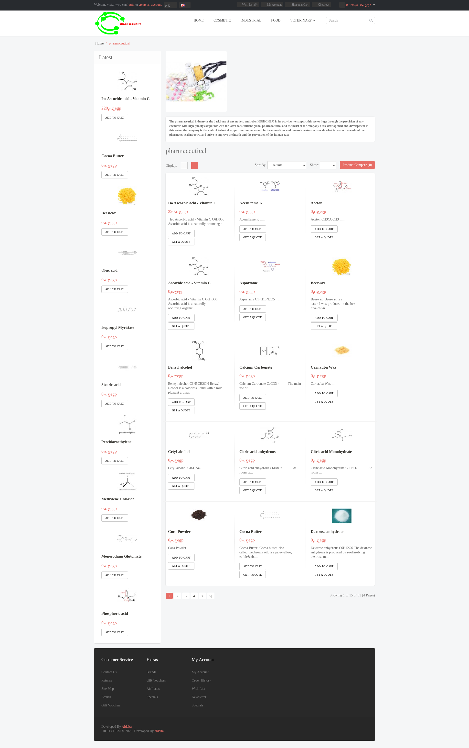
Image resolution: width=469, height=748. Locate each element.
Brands (106, 697)
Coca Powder (179, 531)
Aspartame (248, 283)
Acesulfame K (250, 203)
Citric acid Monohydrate (331, 452)
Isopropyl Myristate (117, 327)
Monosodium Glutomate (121, 556)
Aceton (316, 203)
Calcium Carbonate (255, 367)
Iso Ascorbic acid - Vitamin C (125, 99)
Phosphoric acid (114, 613)
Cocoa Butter (112, 156)
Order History (201, 680)
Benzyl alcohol (180, 367)
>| (210, 596)
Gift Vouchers (110, 705)
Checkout (323, 4)
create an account (150, 4)
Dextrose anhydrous (327, 531)
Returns (106, 680)
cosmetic (222, 20)
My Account (274, 4)
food (275, 20)
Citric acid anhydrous (257, 452)
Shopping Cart (299, 4)
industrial (251, 20)
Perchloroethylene (116, 442)
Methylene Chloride (117, 499)
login (131, 4)
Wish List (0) (249, 4)
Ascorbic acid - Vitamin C (189, 283)
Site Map (107, 689)
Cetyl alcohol (179, 452)
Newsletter (199, 697)
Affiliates (153, 689)
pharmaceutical (119, 43)
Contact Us (109, 672)
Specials (152, 697)
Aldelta (127, 726)
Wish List (198, 689)
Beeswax (108, 213)
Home (199, 20)
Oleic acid (109, 270)
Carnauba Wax (323, 367)
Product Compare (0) (357, 165)
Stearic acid (111, 385)
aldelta (159, 731)
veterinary (301, 20)
